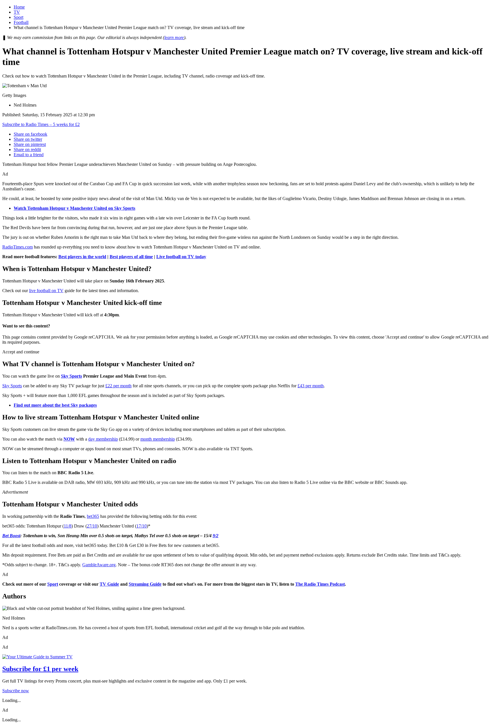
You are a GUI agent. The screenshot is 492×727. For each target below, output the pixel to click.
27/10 (92, 526)
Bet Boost (11, 535)
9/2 (215, 535)
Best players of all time (131, 256)
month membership (157, 439)
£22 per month (118, 385)
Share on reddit (27, 149)
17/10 (141, 526)
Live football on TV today (181, 256)
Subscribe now (15, 690)
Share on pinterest (30, 144)
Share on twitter (28, 139)
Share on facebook (30, 134)
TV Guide (109, 584)
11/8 (67, 526)
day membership (103, 439)
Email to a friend (29, 154)
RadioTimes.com (17, 247)
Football (21, 22)
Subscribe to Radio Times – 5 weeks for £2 (41, 124)
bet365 (93, 516)
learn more (174, 37)
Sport (18, 17)
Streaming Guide (145, 584)
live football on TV (46, 290)
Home (19, 7)
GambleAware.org (99, 564)
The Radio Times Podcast (320, 584)
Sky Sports (71, 376)
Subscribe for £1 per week (40, 669)
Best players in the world (82, 256)
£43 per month (311, 385)
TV (17, 12)
